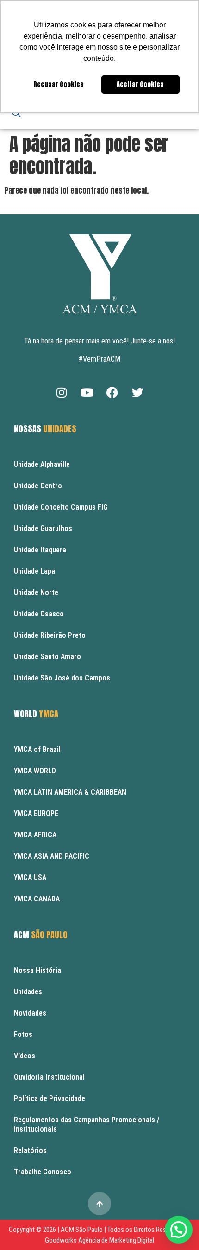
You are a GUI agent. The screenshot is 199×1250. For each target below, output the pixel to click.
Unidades (28, 991)
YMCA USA (30, 877)
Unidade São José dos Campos (62, 678)
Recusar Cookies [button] (58, 84)
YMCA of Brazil (37, 749)
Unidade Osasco (39, 613)
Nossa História (37, 970)
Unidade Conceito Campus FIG (61, 507)
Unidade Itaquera (40, 549)
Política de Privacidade (49, 1098)
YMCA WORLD (35, 770)
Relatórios (30, 1150)
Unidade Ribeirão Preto (50, 635)
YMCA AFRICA (35, 834)
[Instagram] (61, 392)
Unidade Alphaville (42, 464)
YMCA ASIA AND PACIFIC (51, 856)
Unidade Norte (36, 592)
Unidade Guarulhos (43, 528)
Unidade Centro (38, 485)
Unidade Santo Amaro (47, 656)
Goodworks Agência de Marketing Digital (99, 1240)
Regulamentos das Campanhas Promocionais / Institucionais (86, 1124)
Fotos (23, 1034)
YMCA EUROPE (36, 813)
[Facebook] (112, 392)
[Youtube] (87, 392)
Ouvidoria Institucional (49, 1077)
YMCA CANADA (37, 898)
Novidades (30, 1013)
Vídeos (24, 1055)
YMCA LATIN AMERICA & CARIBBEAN (70, 792)
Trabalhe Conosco (42, 1171)
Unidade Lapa (34, 571)
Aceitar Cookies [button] (140, 84)
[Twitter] (137, 392)
